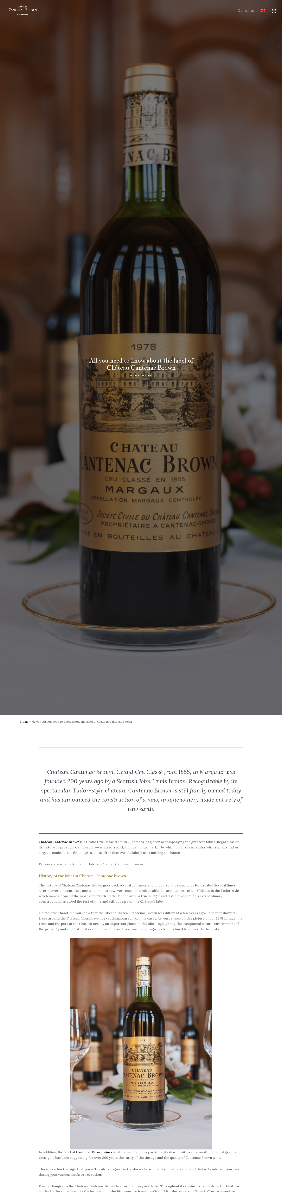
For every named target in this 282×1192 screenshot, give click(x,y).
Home (24, 721)
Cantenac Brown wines (94, 1152)
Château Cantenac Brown (59, 842)
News (35, 721)
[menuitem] (259, 10)
